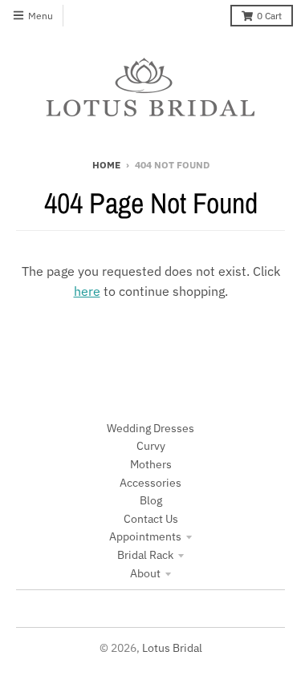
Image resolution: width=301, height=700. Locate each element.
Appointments (145, 536)
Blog (151, 500)
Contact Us (151, 519)
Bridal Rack (145, 555)
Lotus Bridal (172, 648)
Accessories (150, 482)
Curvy (150, 446)
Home (106, 165)
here (87, 291)
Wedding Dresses (150, 428)
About (145, 573)
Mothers (151, 464)
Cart (269, 16)
